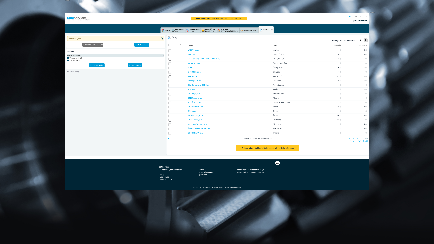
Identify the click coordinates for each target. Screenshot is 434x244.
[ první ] (352, 141)
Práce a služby (75, 60)
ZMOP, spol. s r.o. (195, 98)
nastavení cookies (257, 172)
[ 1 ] (348, 138)
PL (361, 16)
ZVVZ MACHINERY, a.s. (197, 124)
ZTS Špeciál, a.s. (195, 102)
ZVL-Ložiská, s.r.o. (195, 115)
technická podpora (205, 172)
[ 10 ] (357, 138)
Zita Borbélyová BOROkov (199, 85)
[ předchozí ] (362, 141)
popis (191, 45)
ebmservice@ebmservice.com (171, 170)
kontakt (201, 170)
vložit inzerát (136, 65)
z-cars (190, 68)
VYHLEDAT (142, 45)
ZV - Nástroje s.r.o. (195, 107)
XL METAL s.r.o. (194, 63)
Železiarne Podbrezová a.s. (199, 128)
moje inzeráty (98, 65)
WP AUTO (192, 54)
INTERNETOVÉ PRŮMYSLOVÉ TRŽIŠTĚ (78, 20)
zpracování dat (243, 172)
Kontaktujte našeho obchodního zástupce (219, 18)
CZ (350, 16)
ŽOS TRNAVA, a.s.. (195, 133)
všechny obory (74, 55)
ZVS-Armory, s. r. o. (196, 120)
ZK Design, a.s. (194, 94)
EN (366, 16)
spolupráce (202, 175)
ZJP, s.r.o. (192, 89)
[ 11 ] (361, 138)
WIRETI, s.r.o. (193, 50)
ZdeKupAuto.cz (194, 81)
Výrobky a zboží (76, 58)
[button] (68, 58)
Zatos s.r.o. (192, 76)
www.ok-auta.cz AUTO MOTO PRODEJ (204, 59)
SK (356, 16)
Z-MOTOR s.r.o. (194, 72)
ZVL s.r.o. (192, 111)
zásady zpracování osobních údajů (250, 170)
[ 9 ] (353, 138)
